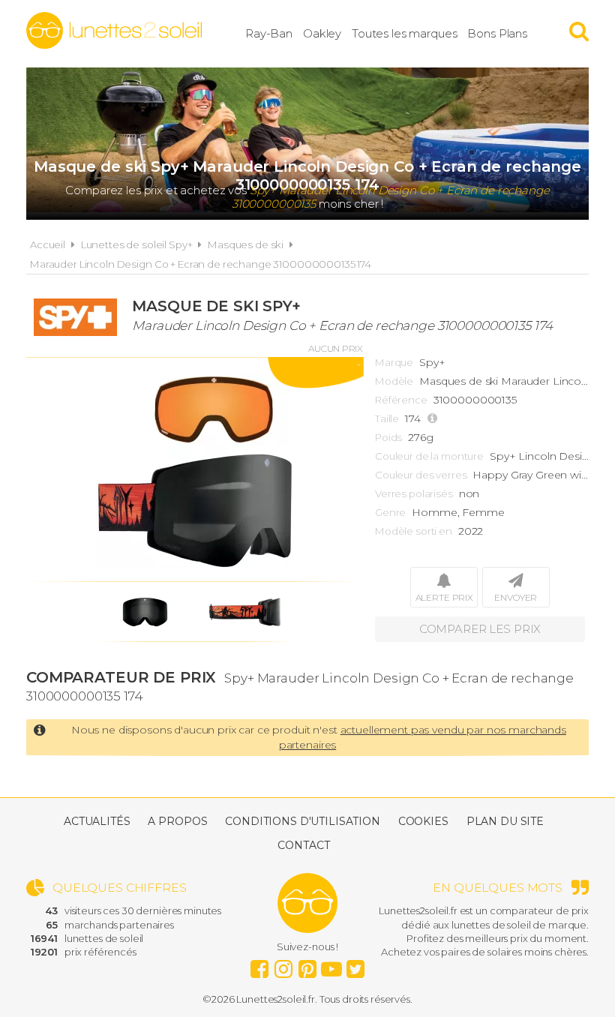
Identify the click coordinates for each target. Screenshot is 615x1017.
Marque (394, 362)
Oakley (322, 33)
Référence (401, 400)
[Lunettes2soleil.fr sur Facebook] (259, 965)
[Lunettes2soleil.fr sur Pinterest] (307, 965)
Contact (303, 845)
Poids (388, 437)
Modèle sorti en (413, 531)
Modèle (394, 381)
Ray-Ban (268, 33)
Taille (387, 418)
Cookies (423, 821)
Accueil (47, 244)
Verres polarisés (414, 494)
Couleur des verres (420, 475)
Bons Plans (497, 33)
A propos (177, 821)
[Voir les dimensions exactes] (434, 418)
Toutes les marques (404, 33)
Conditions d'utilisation (302, 821)
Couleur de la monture (429, 456)
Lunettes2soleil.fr (114, 31)
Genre (390, 512)
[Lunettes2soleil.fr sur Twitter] (355, 965)
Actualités (97, 821)
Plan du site (505, 821)
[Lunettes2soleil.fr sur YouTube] (331, 965)
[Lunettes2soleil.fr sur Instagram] (283, 965)
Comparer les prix (480, 629)
